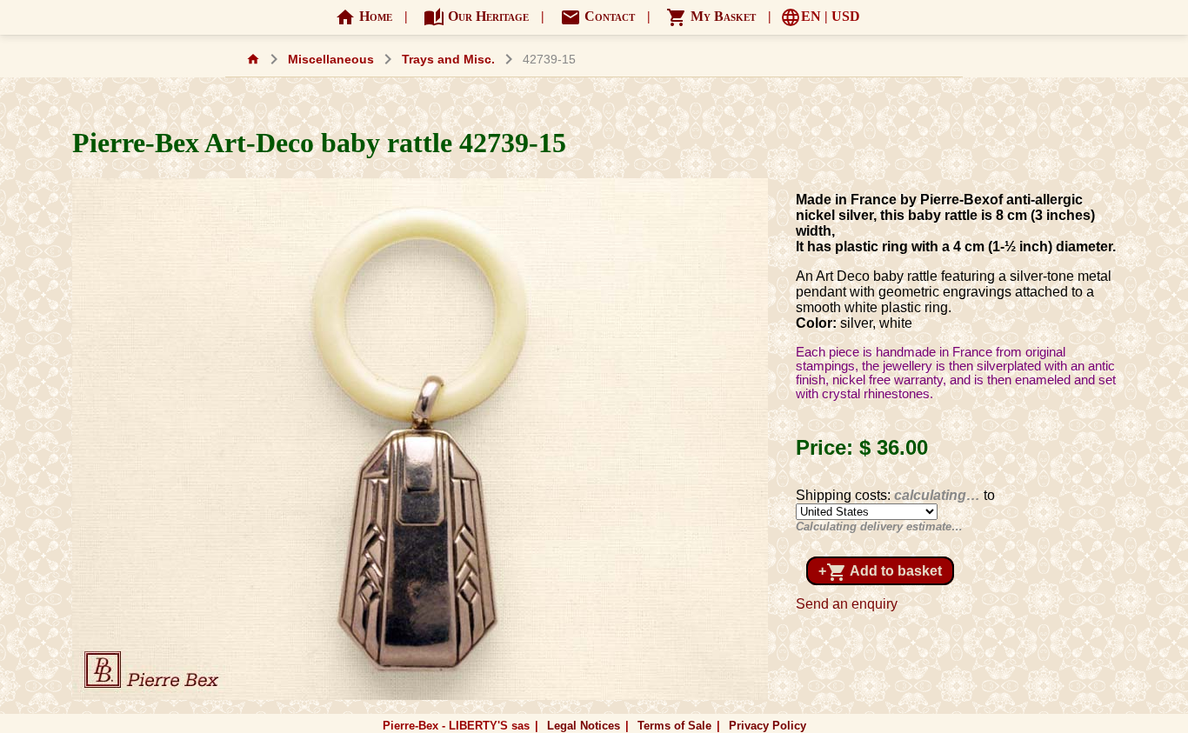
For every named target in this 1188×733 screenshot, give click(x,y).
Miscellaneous (331, 59)
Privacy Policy (767, 725)
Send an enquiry (847, 603)
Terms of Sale (674, 725)
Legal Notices (583, 725)
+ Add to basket (880, 572)
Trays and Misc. (448, 59)
